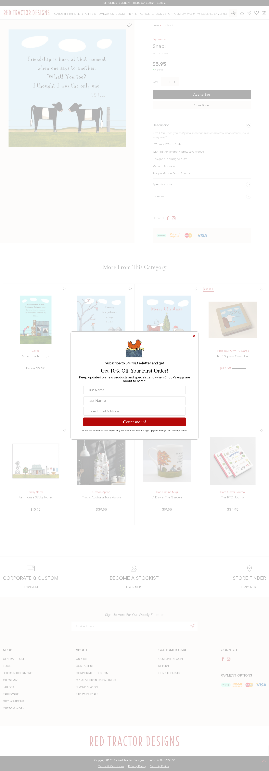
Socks (7, 666)
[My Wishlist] (255, 13)
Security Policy (159, 766)
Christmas (10, 680)
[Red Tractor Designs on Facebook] (168, 218)
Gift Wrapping (13, 701)
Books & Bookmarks (18, 673)
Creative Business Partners (96, 680)
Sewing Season (87, 687)
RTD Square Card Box (232, 356)
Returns (164, 666)
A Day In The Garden (167, 497)
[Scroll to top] (264, 760)
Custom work (13, 708)
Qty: (156, 82)
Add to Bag (201, 94)
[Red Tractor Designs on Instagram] (174, 218)
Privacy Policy (137, 766)
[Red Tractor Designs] (26, 12)
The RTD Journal (233, 497)
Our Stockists (169, 673)
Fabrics (8, 687)
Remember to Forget (35, 356)
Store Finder (202, 105)
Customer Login (170, 659)
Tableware (11, 694)
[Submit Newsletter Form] (192, 626)
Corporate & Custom (92, 673)
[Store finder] (247, 13)
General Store (14, 659)
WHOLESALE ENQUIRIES (212, 14)
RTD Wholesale (87, 694)
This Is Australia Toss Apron (101, 497)
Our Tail (82, 659)
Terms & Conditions (111, 766)
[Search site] (233, 12)
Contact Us (85, 666)
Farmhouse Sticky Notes (36, 497)
